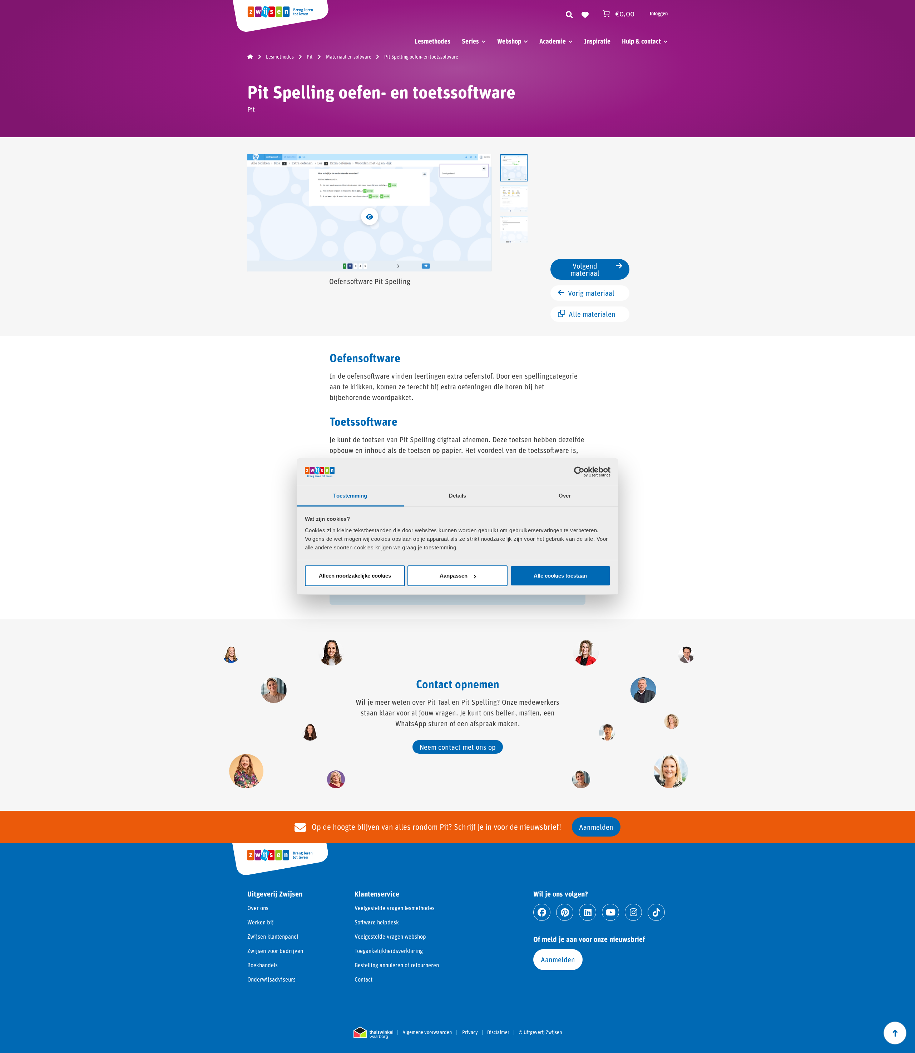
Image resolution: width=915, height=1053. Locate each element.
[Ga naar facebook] (541, 912)
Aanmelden (596, 827)
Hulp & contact (641, 41)
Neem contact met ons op (458, 747)
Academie (552, 41)
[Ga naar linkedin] (587, 912)
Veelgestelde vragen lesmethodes (395, 908)
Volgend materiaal (584, 269)
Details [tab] (457, 496)
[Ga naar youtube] (610, 912)
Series (470, 41)
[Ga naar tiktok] (656, 912)
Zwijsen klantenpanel (272, 936)
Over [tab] (565, 496)
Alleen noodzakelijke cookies (355, 576)
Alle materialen (592, 314)
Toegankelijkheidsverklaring (389, 950)
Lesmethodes (432, 41)
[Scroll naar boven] (895, 1033)
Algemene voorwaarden (427, 1032)
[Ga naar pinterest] (564, 912)
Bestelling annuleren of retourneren (397, 965)
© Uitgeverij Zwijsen (540, 1032)
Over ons (257, 908)
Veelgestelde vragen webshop (390, 936)
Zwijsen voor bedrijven (275, 950)
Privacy (470, 1032)
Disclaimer (498, 1032)
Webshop (509, 41)
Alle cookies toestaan (560, 576)
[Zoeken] (569, 13)
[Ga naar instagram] (633, 912)
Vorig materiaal (591, 293)
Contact (363, 979)
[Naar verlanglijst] (585, 13)
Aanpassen (454, 576)
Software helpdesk (377, 922)
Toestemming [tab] (350, 496)
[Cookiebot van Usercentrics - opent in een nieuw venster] (579, 471)
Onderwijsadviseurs (271, 979)
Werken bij (260, 922)
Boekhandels (262, 965)
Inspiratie (597, 41)
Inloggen (658, 13)
